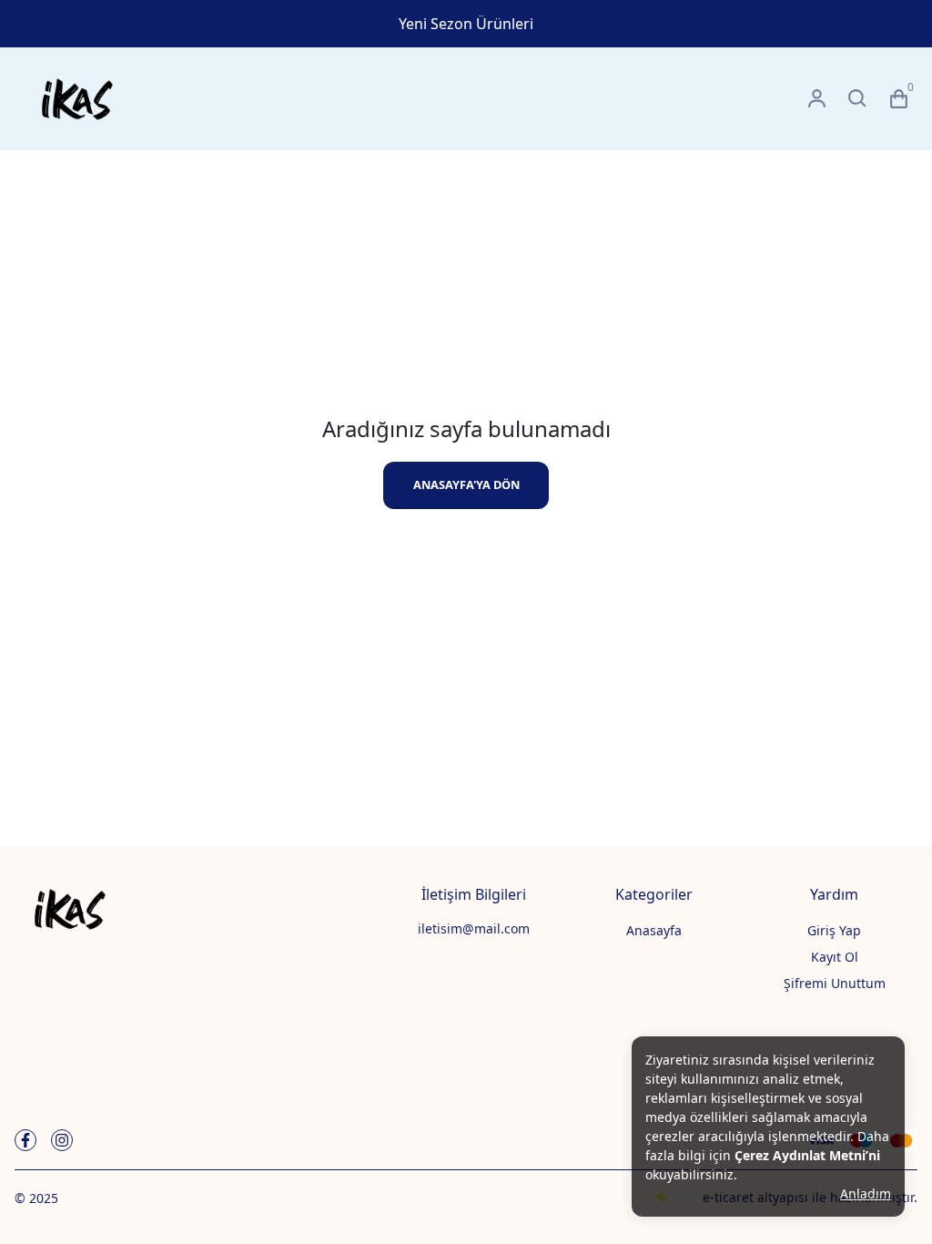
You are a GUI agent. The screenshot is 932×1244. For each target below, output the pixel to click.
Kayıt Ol (834, 956)
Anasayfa (654, 930)
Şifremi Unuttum (835, 983)
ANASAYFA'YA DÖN (466, 484)
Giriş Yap (834, 930)
